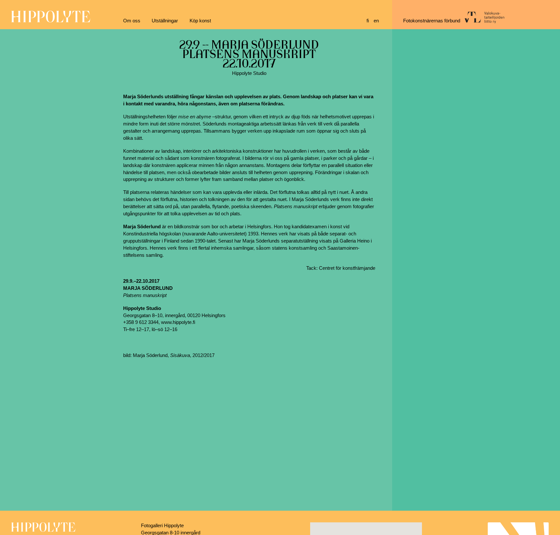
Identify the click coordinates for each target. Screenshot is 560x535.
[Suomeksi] (370, 20)
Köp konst (200, 20)
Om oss (131, 20)
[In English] (377, 20)
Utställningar (165, 20)
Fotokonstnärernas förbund (431, 20)
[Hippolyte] (51, 20)
